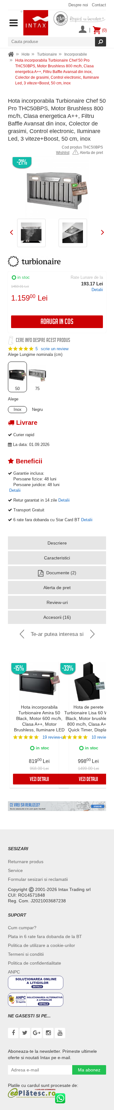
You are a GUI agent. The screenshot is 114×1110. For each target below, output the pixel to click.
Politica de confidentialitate (34, 963)
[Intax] (34, 22)
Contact (99, 5)
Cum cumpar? (22, 927)
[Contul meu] (82, 30)
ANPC (14, 971)
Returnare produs (25, 861)
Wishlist (62, 152)
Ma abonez (89, 1069)
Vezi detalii (39, 780)
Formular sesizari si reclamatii (38, 879)
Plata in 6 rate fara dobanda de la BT (45, 936)
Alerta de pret (91, 152)
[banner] (57, 806)
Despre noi (78, 5)
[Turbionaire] (34, 261)
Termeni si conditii (26, 954)
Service (15, 870)
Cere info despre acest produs (43, 341)
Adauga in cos (57, 322)
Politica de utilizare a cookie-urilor (41, 945)
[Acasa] (11, 55)
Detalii (97, 289)
